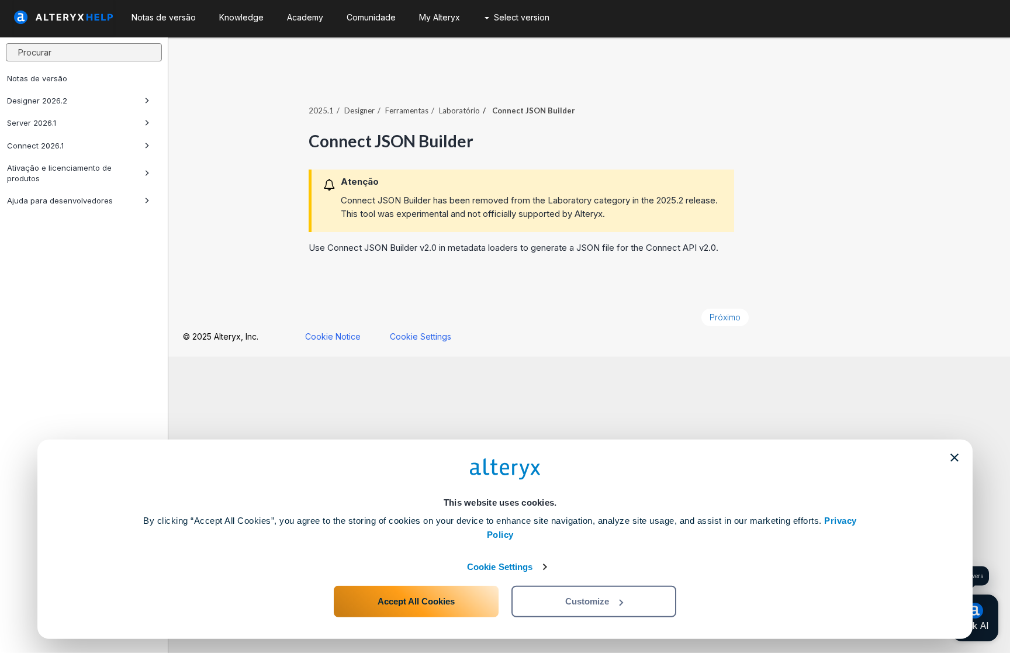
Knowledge (241, 17)
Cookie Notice (333, 336)
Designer (359, 110)
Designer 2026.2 (37, 100)
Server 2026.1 (31, 122)
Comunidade (371, 17)
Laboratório (459, 110)
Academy (305, 17)
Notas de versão (37, 78)
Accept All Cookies (416, 601)
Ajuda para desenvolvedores (60, 200)
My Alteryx (439, 17)
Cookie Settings (500, 567)
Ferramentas (406, 110)
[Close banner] (954, 458)
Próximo (725, 317)
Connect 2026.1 (35, 145)
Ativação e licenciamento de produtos (59, 173)
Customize (587, 601)
